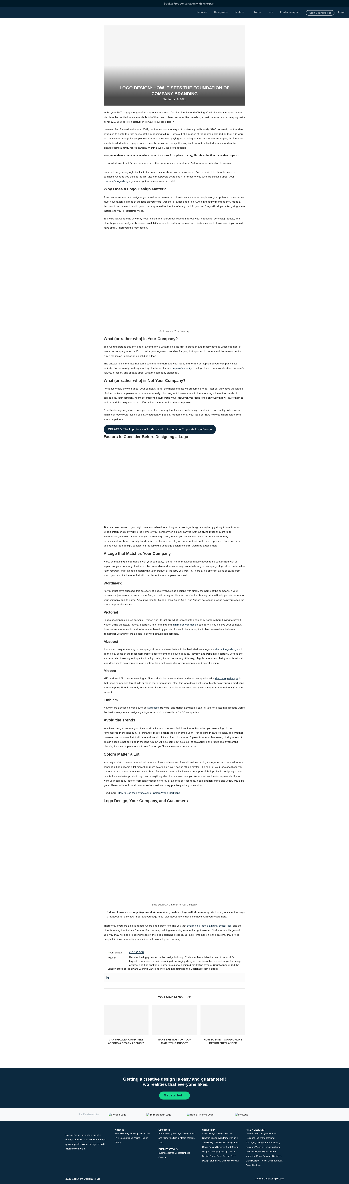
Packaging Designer (256, 1142)
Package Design (181, 1133)
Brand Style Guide (219, 1160)
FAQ (117, 1138)
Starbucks (153, 707)
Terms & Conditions (265, 1178)
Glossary (134, 1133)
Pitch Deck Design (224, 1142)
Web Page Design (227, 1138)
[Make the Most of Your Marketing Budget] (174, 1020)
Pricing (136, 1138)
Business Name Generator (172, 1153)
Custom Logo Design (212, 1133)
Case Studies (126, 1138)
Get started (173, 1095)
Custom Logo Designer (257, 1133)
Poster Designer (269, 1160)
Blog (127, 1133)
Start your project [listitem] (320, 12)
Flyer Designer (269, 1151)
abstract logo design (226, 649)
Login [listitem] (341, 12)
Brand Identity (165, 1133)
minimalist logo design (185, 624)
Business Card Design (227, 1147)
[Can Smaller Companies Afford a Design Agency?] (126, 1020)
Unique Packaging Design (215, 1151)
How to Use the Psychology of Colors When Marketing (149, 792)
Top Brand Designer (265, 1138)
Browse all (233, 1160)
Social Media (179, 1138)
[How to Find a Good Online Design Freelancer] (222, 1020)
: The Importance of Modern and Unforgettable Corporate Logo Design (160, 429)
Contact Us (144, 1133)
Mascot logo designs (226, 678)
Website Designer (264, 1147)
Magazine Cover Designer (259, 1156)
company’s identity (181, 368)
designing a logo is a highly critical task (209, 925)
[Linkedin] (107, 977)
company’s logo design (117, 181)
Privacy (280, 1178)
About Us (119, 1133)
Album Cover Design (220, 1156)
